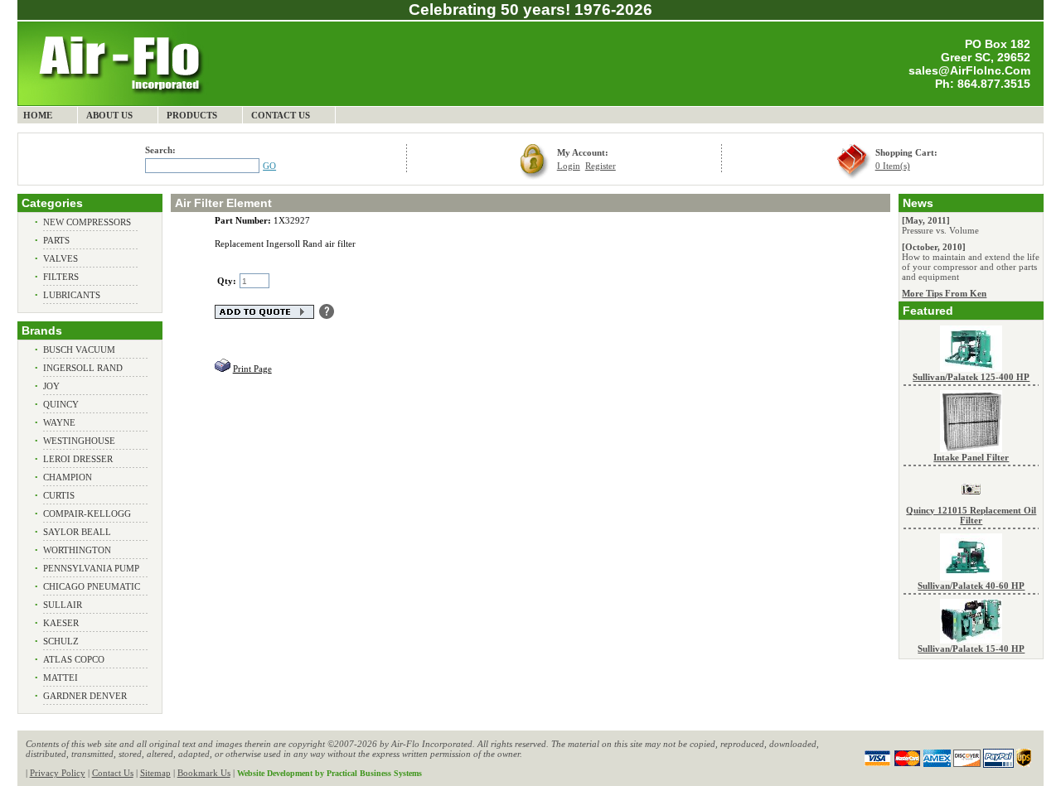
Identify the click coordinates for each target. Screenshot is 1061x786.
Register (600, 166)
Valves (60, 258)
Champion (67, 477)
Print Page (252, 369)
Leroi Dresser (78, 459)
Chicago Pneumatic (91, 586)
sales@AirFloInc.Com (969, 70)
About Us (109, 115)
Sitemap (155, 773)
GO (269, 166)
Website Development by (329, 773)
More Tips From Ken (944, 293)
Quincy (61, 404)
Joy (51, 386)
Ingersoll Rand (83, 368)
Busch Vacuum (79, 349)
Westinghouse (79, 441)
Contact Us (280, 115)
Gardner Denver (85, 696)
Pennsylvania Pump (91, 568)
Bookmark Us (203, 773)
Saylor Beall (77, 532)
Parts (56, 240)
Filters (61, 277)
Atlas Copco (73, 659)
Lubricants (71, 295)
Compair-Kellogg (87, 513)
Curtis (59, 495)
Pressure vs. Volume (940, 230)
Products (192, 115)
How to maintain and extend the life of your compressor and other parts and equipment (970, 267)
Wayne (59, 422)
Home (37, 115)
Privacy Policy (57, 773)
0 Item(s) (892, 166)
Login (568, 166)
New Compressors (87, 222)
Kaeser (61, 623)
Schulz (61, 641)
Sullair (62, 605)
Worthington (77, 550)
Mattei (60, 677)
